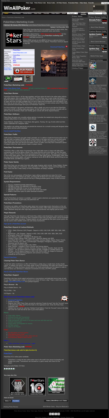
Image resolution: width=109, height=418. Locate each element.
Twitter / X (8, 401)
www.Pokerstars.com (20, 52)
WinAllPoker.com (79, 411)
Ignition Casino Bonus (93, 36)
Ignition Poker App (94, 50)
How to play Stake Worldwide (77, 20)
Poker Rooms (16, 13)
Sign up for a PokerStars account (15, 224)
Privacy (50, 417)
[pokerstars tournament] (8, 81)
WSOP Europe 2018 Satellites (78, 42)
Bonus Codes (51, 3)
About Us (38, 417)
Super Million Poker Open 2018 (80, 53)
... (96, 56)
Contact (44, 417)
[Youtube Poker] (58, 414)
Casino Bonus (27, 13)
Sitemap (63, 417)
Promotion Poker (73, 3)
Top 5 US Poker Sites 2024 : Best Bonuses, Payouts (79, 24)
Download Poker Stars (8, 68)
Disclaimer (56, 417)
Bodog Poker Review (11, 407)
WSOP (64, 13)
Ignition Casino (95, 34)
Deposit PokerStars (10, 257)
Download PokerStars (57, 47)
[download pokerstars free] (23, 74)
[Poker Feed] (50, 414)
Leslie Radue (32, 25)
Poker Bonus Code (40, 3)
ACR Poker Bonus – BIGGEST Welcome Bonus (78, 30)
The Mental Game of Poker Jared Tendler (78, 39)
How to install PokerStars (12, 131)
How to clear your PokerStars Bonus (16, 271)
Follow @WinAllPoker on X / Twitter (56, 400)
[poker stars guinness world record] (18, 81)
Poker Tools (37, 13)
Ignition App (94, 49)
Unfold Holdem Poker (78, 46)
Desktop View (5, 1)
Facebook (16, 401)
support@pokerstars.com (16, 281)
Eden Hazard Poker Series (78, 49)
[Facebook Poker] (53, 414)
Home (6, 13)
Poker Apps (29, 3)
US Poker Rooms (62, 3)
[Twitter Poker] (56, 414)
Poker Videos (56, 13)
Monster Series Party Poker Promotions (78, 35)
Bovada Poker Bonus (95, 21)
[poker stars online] (28, 81)
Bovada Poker (95, 20)
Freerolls (91, 3)
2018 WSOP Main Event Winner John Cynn (79, 64)
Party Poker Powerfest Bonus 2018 (79, 57)
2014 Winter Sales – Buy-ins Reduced (55, 406)
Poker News (83, 3)
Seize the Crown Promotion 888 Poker (78, 61)
